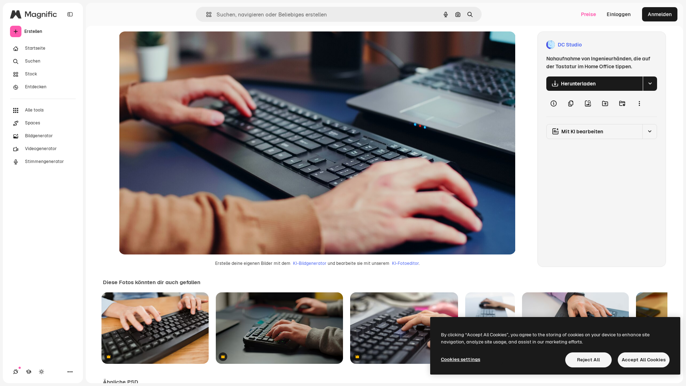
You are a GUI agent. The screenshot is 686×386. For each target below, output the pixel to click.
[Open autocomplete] (206, 14)
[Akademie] (28, 371)
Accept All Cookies (644, 360)
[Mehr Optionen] (639, 103)
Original (165, 44)
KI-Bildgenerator (310, 263)
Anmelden (660, 14)
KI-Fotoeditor (405, 263)
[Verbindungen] (15, 371)
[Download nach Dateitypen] (650, 83)
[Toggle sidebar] (70, 14)
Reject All (588, 360)
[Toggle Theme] (41, 371)
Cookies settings (460, 359)
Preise (588, 14)
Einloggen (619, 14)
